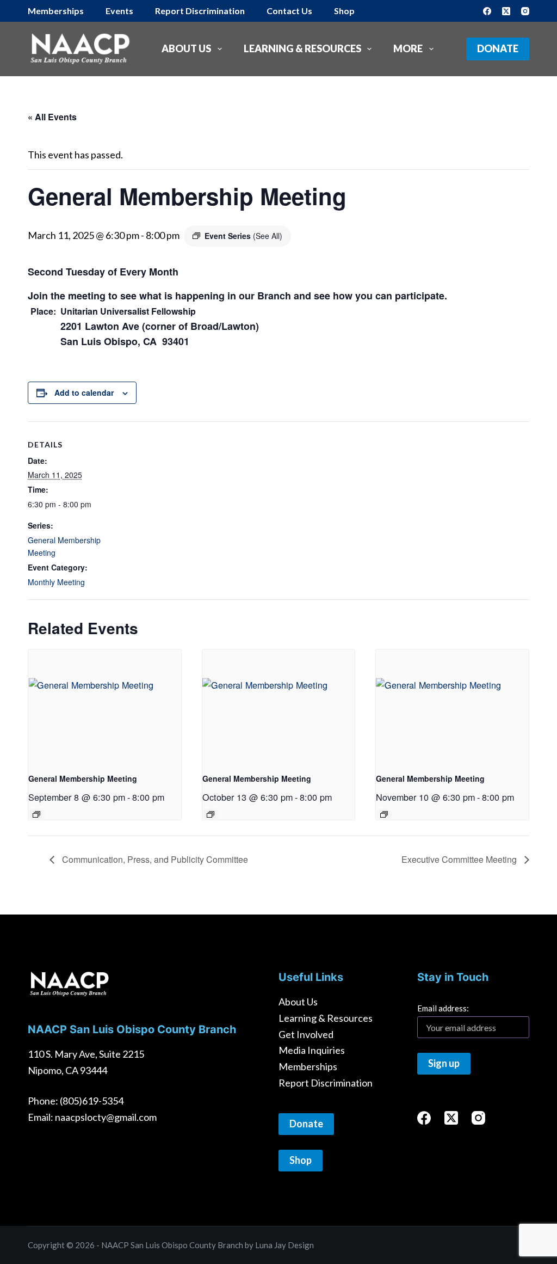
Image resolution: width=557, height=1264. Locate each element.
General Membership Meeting (82, 778)
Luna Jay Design (284, 1245)
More (408, 48)
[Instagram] (525, 11)
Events (119, 10)
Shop (344, 10)
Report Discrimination (200, 10)
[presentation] (104, 706)
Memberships (56, 10)
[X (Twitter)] (506, 11)
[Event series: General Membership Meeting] (36, 814)
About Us (186, 48)
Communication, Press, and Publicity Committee (154, 859)
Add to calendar (84, 392)
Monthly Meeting (56, 581)
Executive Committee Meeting (460, 859)
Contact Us (289, 10)
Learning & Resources (302, 48)
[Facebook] (487, 11)
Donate (497, 48)
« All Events (52, 117)
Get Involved (305, 1034)
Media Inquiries (311, 1050)
